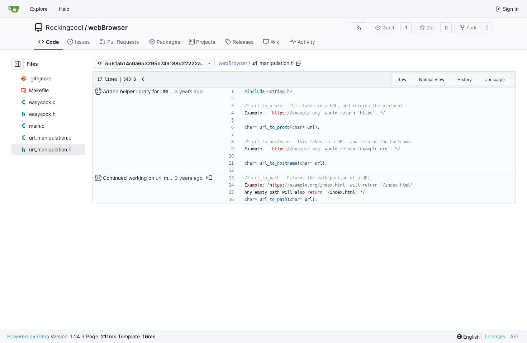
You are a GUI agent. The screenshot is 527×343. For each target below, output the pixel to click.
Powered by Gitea (28, 336)
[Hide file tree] (17, 64)
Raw (402, 79)
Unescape (494, 79)
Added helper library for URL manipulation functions (163, 91)
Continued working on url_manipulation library (156, 178)
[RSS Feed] (359, 27)
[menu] (468, 337)
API (514, 336)
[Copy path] (298, 63)
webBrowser (108, 27)
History (464, 79)
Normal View (432, 79)
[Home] (14, 9)
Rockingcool (64, 27)
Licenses (495, 336)
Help (64, 9)
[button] (209, 178)
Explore (39, 9)
